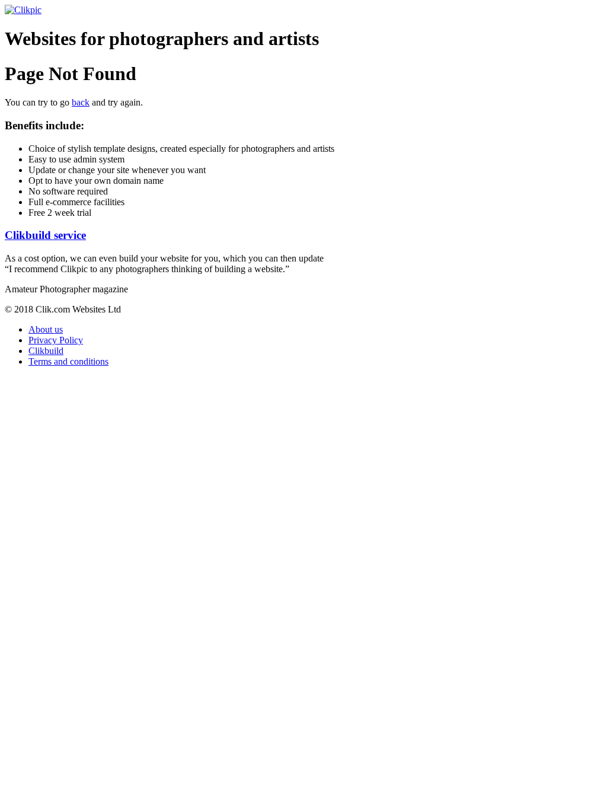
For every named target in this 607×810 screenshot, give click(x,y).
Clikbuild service (45, 235)
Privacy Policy (55, 340)
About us (45, 329)
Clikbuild (45, 351)
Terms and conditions (68, 361)
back (81, 102)
